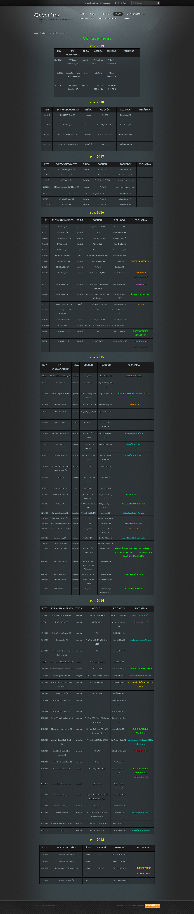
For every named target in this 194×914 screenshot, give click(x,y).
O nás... (93, 14)
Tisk (124, 3)
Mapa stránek (106, 3)
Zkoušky (105, 14)
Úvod (82, 14)
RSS (117, 3)
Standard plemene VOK (107, 18)
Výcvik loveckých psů (136, 14)
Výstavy (118, 14)
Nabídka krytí (86, 18)
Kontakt (126, 18)
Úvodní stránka (92, 3)
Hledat (158, 3)
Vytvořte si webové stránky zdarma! (130, 906)
